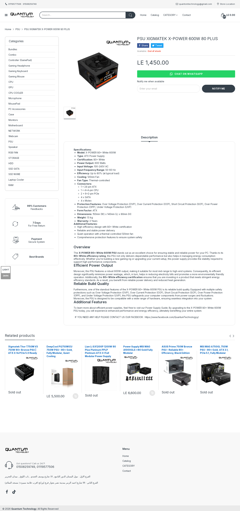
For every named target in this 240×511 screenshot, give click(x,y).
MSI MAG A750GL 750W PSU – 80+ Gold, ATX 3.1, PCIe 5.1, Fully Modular (214, 349)
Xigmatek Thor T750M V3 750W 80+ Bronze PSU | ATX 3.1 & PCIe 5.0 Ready (23, 349)
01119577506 (14, 4)
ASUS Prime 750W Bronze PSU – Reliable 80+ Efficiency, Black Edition (177, 349)
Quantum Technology (23, 508)
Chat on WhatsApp (189, 73)
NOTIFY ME (218, 88)
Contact (126, 470)
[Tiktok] (14, 492)
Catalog (126, 460)
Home (125, 456)
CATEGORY (128, 465)
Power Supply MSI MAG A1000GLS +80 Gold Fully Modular (138, 349)
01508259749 (30, 4)
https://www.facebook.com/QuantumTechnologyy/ (172, 317)
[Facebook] (7, 492)
